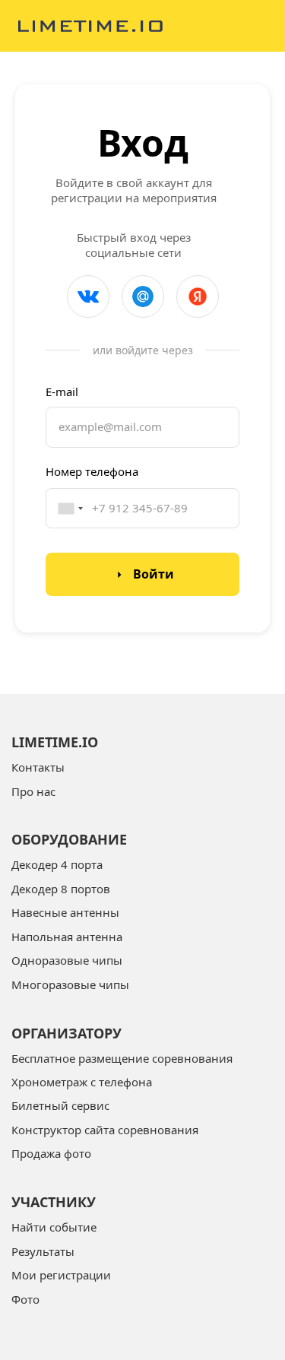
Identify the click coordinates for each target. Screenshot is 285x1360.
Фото (25, 1299)
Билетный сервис (60, 1105)
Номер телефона (92, 471)
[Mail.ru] (143, 296)
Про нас (33, 791)
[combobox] (64, 508)
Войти (153, 574)
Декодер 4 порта (57, 864)
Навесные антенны (65, 912)
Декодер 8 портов (60, 888)
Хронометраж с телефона (81, 1081)
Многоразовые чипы (70, 984)
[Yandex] (197, 296)
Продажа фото (51, 1153)
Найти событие (54, 1227)
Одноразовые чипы (66, 960)
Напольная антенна (66, 936)
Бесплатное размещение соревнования (122, 1058)
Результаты (42, 1251)
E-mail (62, 391)
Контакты (38, 767)
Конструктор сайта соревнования (104, 1129)
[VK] (88, 296)
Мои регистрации (61, 1274)
